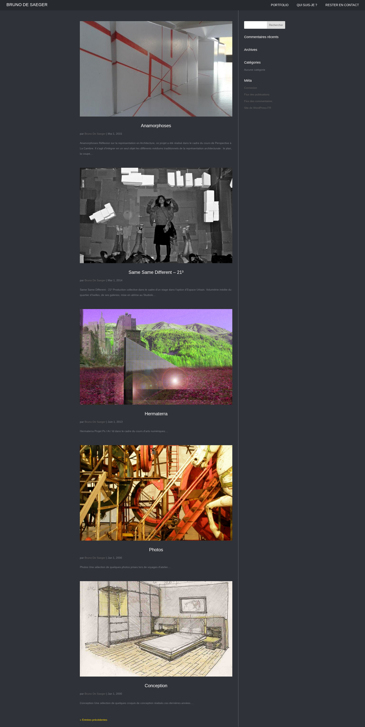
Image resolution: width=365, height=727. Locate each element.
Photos (156, 549)
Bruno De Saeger (95, 133)
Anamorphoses (156, 125)
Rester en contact (342, 5)
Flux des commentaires (258, 101)
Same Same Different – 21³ (156, 272)
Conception (156, 685)
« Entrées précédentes (93, 719)
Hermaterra (156, 413)
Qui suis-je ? (307, 5)
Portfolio (279, 5)
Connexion (250, 87)
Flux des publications (256, 94)
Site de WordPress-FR (257, 107)
